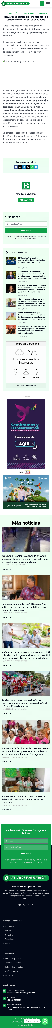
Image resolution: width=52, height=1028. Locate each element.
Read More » (6, 569)
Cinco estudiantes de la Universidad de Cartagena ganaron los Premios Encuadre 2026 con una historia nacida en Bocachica (32, 329)
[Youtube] (19, 905)
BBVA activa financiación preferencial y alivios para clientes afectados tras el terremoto (31, 260)
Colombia (10, 13)
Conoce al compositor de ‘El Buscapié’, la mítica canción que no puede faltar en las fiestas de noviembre (24, 607)
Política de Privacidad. (29, 239)
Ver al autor (26, 200)
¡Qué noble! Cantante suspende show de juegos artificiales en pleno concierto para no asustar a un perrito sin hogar (25, 559)
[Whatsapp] (45, 1021)
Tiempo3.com (30, 385)
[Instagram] (24, 905)
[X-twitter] (32, 905)
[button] (42, 3)
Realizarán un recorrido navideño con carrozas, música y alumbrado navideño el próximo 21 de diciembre (24, 703)
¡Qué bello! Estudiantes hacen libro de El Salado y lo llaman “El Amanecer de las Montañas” (24, 799)
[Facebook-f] (28, 905)
